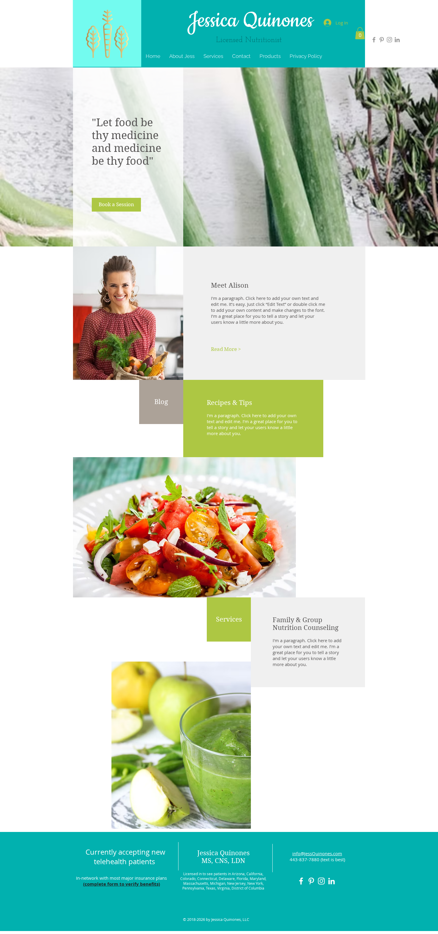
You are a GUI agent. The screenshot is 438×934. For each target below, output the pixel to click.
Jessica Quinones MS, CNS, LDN (223, 856)
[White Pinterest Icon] (311, 881)
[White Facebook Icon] (301, 881)
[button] (360, 33)
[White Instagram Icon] (321, 881)
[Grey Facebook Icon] (374, 39)
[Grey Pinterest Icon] (381, 39)
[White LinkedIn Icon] (331, 881)
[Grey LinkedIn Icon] (397, 39)
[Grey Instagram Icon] (389, 39)
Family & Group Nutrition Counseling (305, 623)
